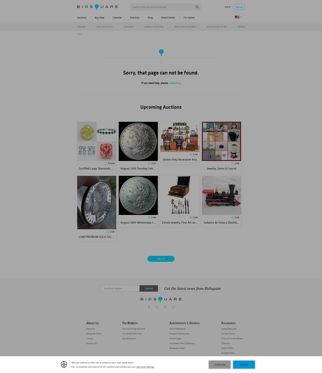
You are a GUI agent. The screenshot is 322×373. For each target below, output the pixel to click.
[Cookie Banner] (161, 364)
